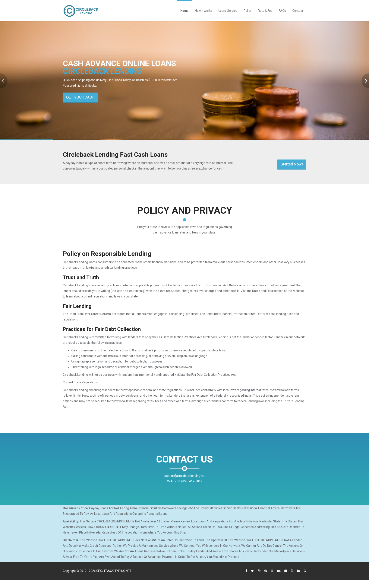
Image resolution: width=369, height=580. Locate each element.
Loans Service (227, 10)
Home (184, 10)
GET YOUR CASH (80, 97)
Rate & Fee (265, 10)
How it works (203, 10)
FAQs (282, 10)
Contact (297, 10)
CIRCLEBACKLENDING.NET (113, 571)
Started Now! (292, 164)
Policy (248, 10)
